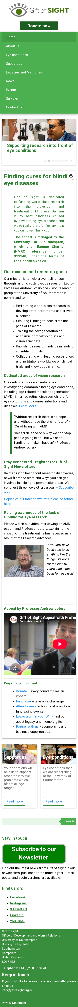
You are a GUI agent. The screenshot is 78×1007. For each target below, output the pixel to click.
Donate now (39, 25)
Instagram (18, 903)
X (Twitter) (18, 909)
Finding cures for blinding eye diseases (39, 180)
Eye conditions (17, 55)
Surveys (12, 98)
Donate (22, 691)
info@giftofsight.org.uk (17, 990)
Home (10, 37)
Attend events (26, 706)
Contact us (14, 107)
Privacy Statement (14, 1003)
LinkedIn (17, 915)
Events (11, 90)
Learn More (27, 406)
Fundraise (24, 701)
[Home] (39, 10)
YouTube (17, 921)
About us (12, 46)
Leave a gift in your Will (33, 716)
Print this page (71, 176)
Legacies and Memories (24, 72)
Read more (14, 801)
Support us (14, 64)
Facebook (18, 897)
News (10, 81)
